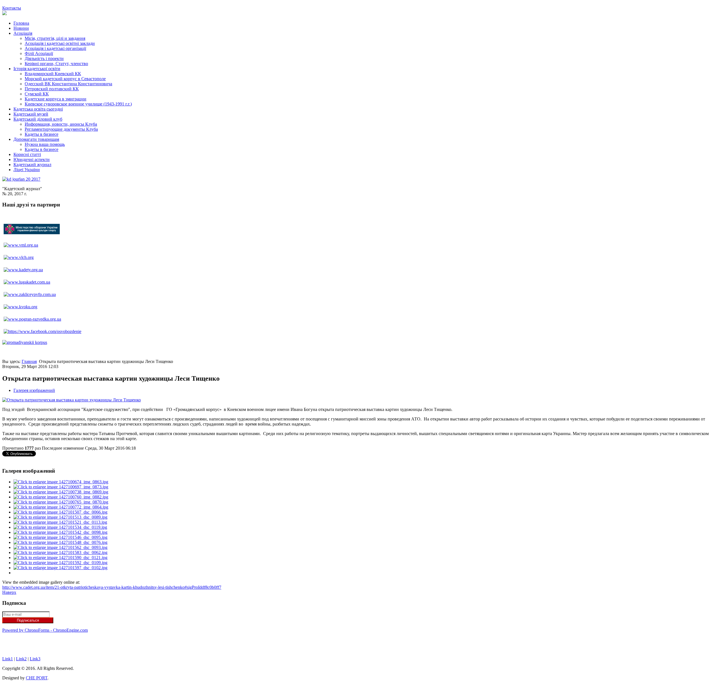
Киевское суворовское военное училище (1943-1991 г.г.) (78, 104)
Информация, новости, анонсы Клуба (61, 124)
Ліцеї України (26, 169)
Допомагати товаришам (36, 139)
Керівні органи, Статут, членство (56, 63)
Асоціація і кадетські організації (55, 48)
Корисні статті (27, 154)
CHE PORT (36, 677)
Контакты (11, 8)
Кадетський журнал (32, 164)
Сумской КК (37, 93)
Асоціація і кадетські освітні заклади (60, 43)
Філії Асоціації (39, 53)
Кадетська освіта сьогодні (38, 109)
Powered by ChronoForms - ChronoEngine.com (45, 630)
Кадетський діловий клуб (37, 119)
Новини (21, 28)
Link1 (7, 658)
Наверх (9, 592)
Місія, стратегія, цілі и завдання (55, 38)
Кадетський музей (30, 114)
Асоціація (22, 33)
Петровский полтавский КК (52, 88)
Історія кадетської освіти (36, 68)
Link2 (21, 658)
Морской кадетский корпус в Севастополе (65, 78)
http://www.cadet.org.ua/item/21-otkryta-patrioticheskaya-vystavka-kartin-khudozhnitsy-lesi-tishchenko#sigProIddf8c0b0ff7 (111, 587)
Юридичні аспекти (31, 159)
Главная (29, 361)
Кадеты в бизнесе (41, 134)
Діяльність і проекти (44, 58)
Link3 (35, 658)
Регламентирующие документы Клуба (61, 129)
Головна (21, 23)
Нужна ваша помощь (45, 144)
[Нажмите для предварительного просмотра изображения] (71, 399)
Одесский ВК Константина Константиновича (68, 83)
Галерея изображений (34, 390)
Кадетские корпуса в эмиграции (55, 98)
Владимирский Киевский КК (53, 73)
